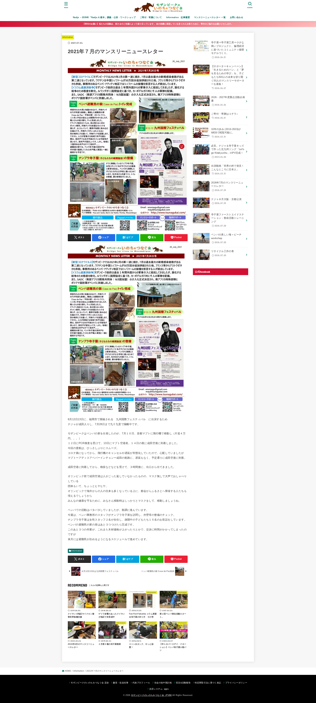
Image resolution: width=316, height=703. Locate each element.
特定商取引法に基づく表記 (208, 682)
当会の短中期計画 (163, 682)
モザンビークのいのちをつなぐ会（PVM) (151, 695)
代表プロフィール (141, 682)
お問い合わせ (236, 17)
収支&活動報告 (183, 682)
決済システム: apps (159, 689)
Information (67, 37)
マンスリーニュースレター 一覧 (210, 17)
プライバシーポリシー (236, 682)
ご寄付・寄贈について (151, 17)
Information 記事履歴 (178, 17)
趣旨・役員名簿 (120, 682)
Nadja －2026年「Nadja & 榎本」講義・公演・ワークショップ (104, 17)
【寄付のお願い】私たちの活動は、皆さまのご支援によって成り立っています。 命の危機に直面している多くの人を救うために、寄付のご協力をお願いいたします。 (158, 24)
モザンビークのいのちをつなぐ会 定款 (90, 682)
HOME (68, 671)
